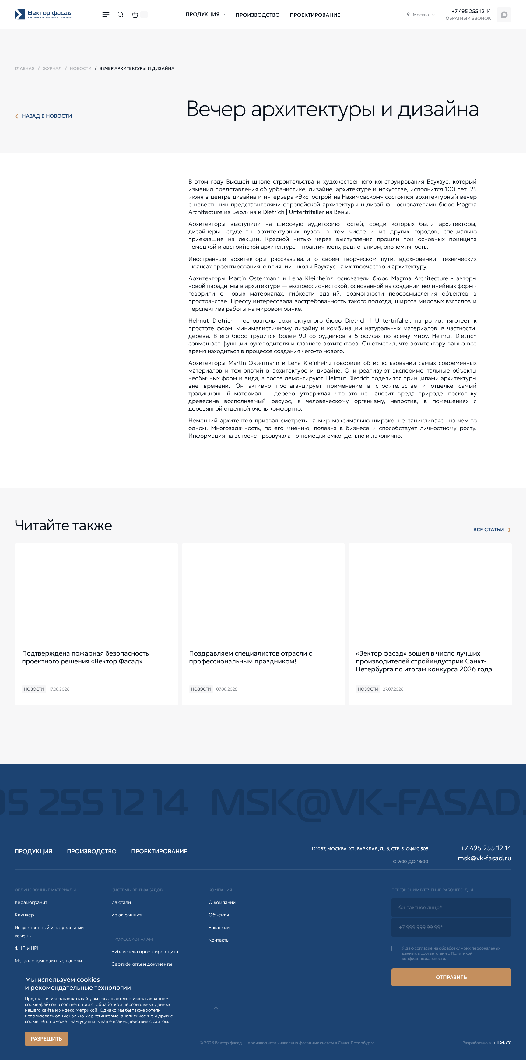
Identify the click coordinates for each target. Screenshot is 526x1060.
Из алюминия (126, 915)
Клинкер (24, 915)
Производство (258, 15)
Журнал (52, 68)
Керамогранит (31, 902)
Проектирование (315, 15)
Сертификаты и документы (141, 964)
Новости (81, 68)
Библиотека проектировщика (144, 951)
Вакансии (219, 927)
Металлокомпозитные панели (48, 961)
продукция (33, 851)
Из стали (121, 902)
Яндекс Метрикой (78, 1010)
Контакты (219, 940)
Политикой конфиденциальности (437, 956)
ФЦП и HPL (27, 948)
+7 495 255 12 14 (471, 11)
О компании (222, 902)
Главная (25, 68)
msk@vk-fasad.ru (484, 858)
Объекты (219, 915)
